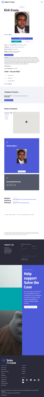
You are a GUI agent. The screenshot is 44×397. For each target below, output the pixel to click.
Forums (2, 373)
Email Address (34, 246)
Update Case (27, 41)
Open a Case (3, 367)
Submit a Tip (21, 38)
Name (22, 246)
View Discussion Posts (9, 54)
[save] (12, 168)
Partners (23, 371)
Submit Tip (24, 259)
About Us (24, 367)
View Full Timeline (8, 100)
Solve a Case (3, 369)
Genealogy (3, 375)
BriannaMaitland (4, 383)
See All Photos (21, 171)
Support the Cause (5, 371)
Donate (23, 373)
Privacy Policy (4, 395)
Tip (21, 250)
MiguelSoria (3, 381)
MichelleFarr (3, 385)
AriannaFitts (3, 379)
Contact (23, 369)
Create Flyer (16, 41)
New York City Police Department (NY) (16, 47)
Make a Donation (30, 307)
